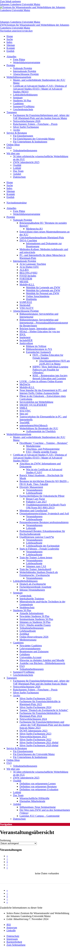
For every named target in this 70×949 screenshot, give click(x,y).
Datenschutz (19, 176)
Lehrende (31, 528)
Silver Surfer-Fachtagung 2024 (35, 707)
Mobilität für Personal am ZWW (42, 293)
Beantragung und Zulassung (34, 651)
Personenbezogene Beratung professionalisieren (44, 522)
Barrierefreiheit (14, 942)
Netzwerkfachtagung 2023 (33, 736)
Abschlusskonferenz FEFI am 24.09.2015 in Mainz (54, 362)
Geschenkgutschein (23, 109)
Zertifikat (24, 633)
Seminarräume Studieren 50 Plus (36, 619)
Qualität (17, 165)
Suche (10, 39)
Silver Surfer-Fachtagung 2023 (35, 733)
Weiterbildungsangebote (19, 77)
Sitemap (11, 45)
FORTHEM (26, 278)
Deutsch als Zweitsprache (33, 584)
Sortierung (5, 840)
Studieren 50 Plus (22, 100)
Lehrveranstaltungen (30, 648)
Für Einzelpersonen (23, 135)
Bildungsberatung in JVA (39, 349)
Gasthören (18, 103)
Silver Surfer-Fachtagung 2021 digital (39, 742)
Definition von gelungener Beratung (38, 786)
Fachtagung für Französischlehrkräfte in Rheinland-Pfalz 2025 (40, 703)
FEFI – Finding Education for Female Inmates (48, 356)
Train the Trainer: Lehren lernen (36, 557)
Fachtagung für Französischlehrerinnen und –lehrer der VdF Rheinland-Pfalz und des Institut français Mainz (41, 117)
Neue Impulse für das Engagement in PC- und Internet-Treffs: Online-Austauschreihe (43, 392)
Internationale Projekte (24, 71)
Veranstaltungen (34, 490)
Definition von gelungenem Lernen (38, 783)
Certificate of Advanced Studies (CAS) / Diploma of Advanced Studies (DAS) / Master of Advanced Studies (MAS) (40, 88)
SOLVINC (25, 410)
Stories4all (25, 305)
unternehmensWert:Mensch (34, 425)
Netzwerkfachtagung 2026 (26, 121)
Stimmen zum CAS (36, 566)
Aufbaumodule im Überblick (41, 431)
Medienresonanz (28, 639)
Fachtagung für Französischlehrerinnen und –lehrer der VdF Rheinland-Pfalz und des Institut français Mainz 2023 (45, 725)
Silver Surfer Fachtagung (26, 127)
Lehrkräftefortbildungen (25, 94)
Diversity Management (31, 487)
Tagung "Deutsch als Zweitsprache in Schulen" (44, 710)
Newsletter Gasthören (31, 645)
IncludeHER (26, 340)
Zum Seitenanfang (16, 944)
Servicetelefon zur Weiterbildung (36, 402)
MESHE (24, 281)
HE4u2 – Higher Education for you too (40, 331)
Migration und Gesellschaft (33, 510)
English (10, 51)
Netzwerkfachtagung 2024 (33, 719)
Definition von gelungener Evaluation (39, 789)
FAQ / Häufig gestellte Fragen (41, 451)
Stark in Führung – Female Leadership (39, 548)
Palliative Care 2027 (36, 501)
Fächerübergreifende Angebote (35, 586)
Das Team (18, 171)
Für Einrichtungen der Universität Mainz (34, 138)
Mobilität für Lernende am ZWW (43, 287)
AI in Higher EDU (29, 267)
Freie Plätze (19, 59)
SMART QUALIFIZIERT (33, 404)
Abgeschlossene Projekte (26, 74)
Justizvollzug (26, 343)
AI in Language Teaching (33, 264)
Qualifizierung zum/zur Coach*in (37, 537)
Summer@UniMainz (24, 106)
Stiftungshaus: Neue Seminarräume (38, 807)
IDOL (23, 334)
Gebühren (25, 654)
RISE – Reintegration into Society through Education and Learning (50, 377)
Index (9, 42)
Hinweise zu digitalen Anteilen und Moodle (42, 660)
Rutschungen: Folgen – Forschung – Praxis (35, 124)
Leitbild (17, 168)
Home (10, 36)
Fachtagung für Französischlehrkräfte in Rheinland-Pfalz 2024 (40, 714)
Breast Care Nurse (35, 498)
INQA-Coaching (28, 240)
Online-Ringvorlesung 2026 (34, 636)
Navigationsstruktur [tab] (17, 202)
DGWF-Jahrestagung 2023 (33, 730)
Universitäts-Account (30, 657)
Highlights (31, 299)
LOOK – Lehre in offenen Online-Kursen (41, 381)
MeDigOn (25, 384)
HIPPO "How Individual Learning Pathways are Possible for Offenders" (50, 369)
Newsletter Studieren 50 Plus (34, 616)
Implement (25, 337)
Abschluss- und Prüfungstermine (43, 449)
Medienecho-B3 (34, 228)
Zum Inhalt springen (10, 1)
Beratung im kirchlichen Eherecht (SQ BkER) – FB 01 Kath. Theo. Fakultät (44, 483)
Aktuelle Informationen (31, 613)
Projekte (11, 65)
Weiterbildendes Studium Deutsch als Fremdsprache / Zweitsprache (39, 574)
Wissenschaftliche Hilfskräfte (34, 798)
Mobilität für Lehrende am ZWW (43, 290)
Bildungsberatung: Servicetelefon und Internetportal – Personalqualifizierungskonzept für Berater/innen (44, 322)
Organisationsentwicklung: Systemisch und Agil (44, 513)
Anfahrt (17, 174)
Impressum (12, 939)
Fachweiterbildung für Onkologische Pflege (42, 495)
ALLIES (24, 269)
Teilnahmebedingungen (25, 150)
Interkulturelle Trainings (32, 598)
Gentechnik (25, 595)
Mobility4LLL (27, 284)
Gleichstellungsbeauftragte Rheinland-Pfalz (42, 237)
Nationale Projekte (22, 68)
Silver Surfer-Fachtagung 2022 (35, 739)
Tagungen (12, 112)
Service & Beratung (17, 132)
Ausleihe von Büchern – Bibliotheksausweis (42, 663)
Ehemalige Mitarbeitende (32, 801)
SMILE (23, 407)
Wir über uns (13, 153)
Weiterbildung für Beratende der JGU (39, 428)
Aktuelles (11, 56)
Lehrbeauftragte (34, 493)
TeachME (25, 422)
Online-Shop (13, 144)
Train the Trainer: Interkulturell (35, 569)
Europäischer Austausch (38, 352)
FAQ (9, 147)
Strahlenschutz (27, 607)
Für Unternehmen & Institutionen (30, 141)
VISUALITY (27, 308)
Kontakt (11, 48)
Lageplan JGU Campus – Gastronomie (40, 815)
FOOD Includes (28, 275)
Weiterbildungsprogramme (26, 62)
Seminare (18, 97)
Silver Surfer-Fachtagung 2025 (35, 698)
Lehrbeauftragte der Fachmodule (43, 545)
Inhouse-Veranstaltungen (32, 589)
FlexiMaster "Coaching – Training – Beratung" (44, 443)
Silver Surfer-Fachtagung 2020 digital (39, 745)
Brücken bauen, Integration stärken (38, 328)
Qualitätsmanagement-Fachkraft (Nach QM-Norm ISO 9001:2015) (46, 506)
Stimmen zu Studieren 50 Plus (35, 622)
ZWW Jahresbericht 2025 (26, 162)
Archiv (16, 130)
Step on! (24, 413)
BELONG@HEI (28, 272)
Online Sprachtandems (37, 296)
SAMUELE (26, 302)
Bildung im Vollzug (36, 346)
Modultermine (33, 446)
